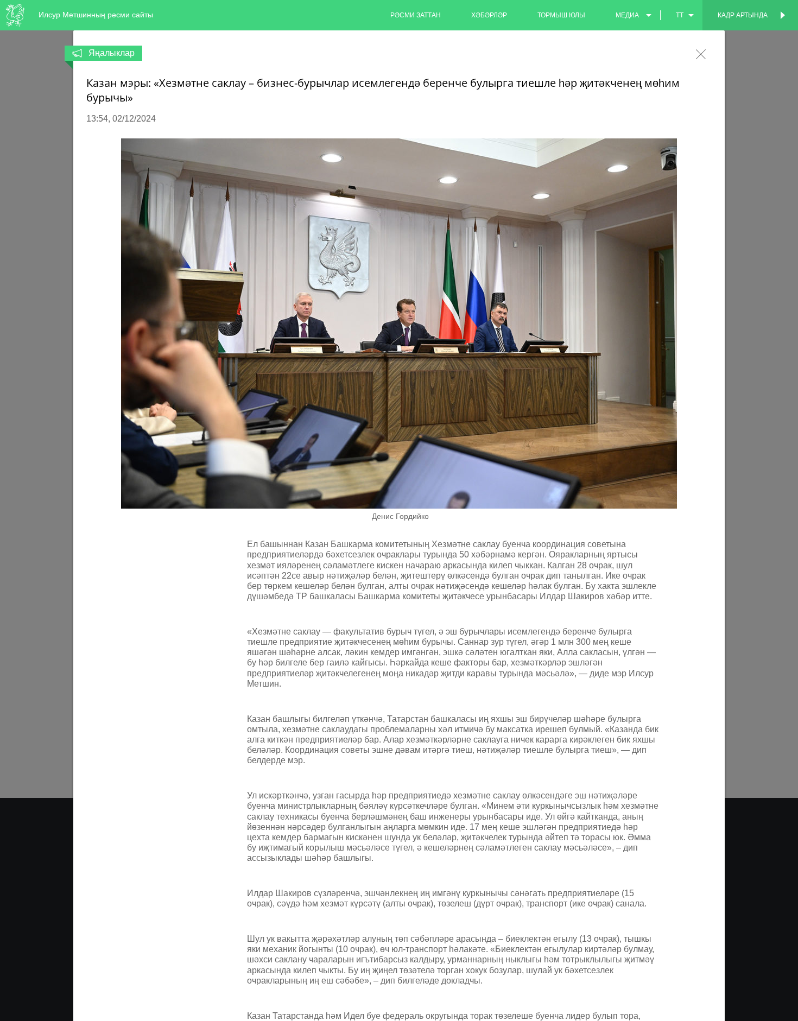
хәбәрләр (489, 15)
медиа (627, 15)
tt (679, 15)
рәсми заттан (415, 15)
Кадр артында (743, 15)
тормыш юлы (561, 15)
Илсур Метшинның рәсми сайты (96, 14)
